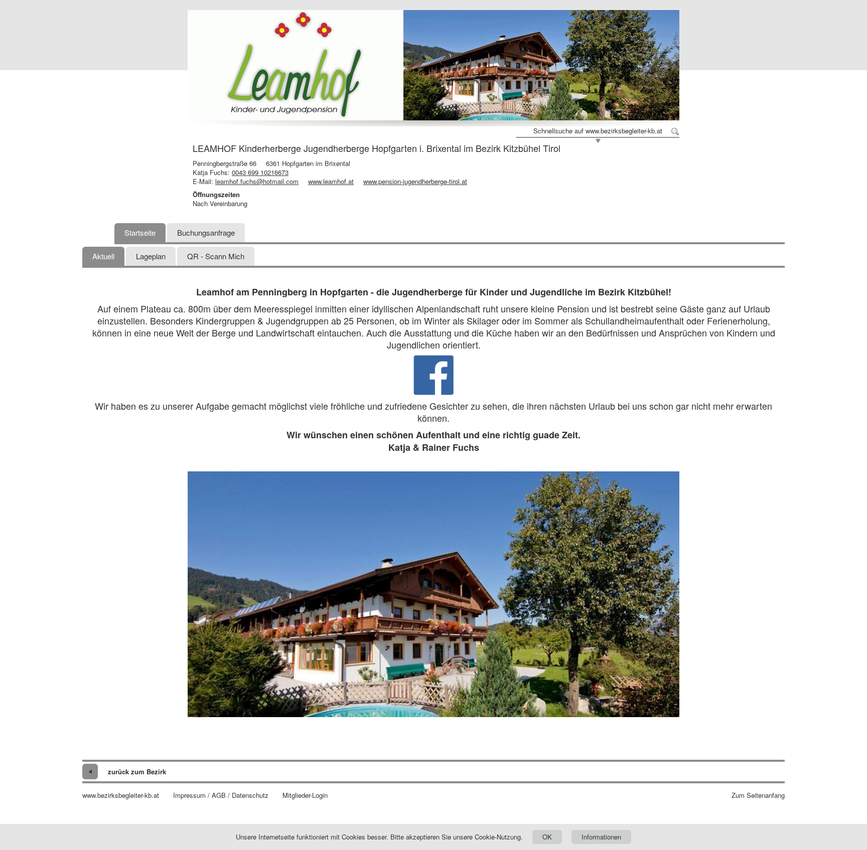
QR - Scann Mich (215, 256)
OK (547, 836)
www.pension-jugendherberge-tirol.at (415, 181)
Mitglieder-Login (305, 795)
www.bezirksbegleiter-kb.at (120, 795)
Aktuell (103, 256)
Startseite (140, 232)
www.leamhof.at (331, 181)
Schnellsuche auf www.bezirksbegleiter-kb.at (597, 130)
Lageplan (151, 256)
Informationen (601, 836)
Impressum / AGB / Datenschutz (220, 795)
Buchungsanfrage (206, 232)
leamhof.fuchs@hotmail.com (257, 181)
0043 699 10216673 (260, 172)
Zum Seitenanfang (758, 795)
